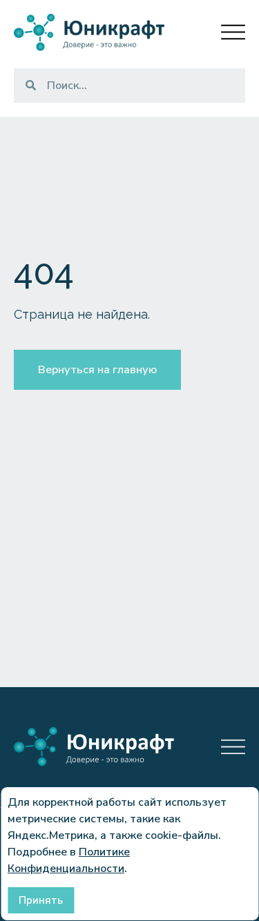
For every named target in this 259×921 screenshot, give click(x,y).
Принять (41, 900)
